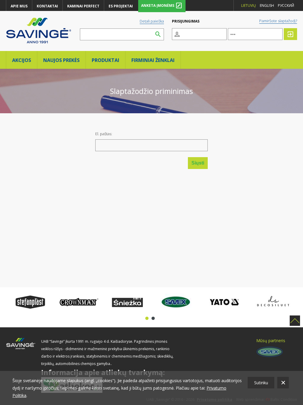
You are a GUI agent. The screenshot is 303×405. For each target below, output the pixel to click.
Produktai (105, 60)
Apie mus (19, 6)
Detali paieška (152, 21)
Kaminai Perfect (83, 6)
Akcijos (21, 60)
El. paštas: (103, 133)
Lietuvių (248, 5)
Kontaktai (47, 6)
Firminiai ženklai (153, 60)
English (267, 5)
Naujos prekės (61, 60)
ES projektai (121, 6)
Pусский (286, 5)
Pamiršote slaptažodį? (278, 20)
